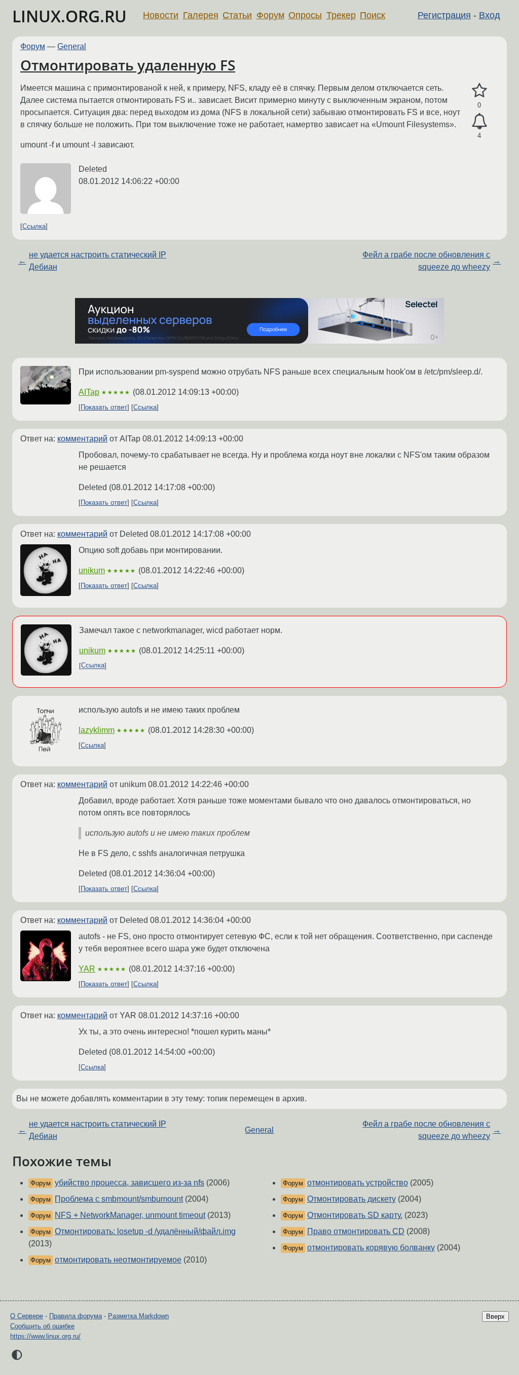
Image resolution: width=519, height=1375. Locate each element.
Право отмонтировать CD (355, 1231)
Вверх (495, 1316)
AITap (89, 392)
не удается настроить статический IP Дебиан (97, 260)
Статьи (237, 15)
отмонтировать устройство (357, 1182)
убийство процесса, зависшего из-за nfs (129, 1182)
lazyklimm (97, 730)
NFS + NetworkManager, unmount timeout (130, 1215)
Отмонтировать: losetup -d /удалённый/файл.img (145, 1231)
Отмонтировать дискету (351, 1199)
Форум (270, 15)
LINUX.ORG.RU (69, 16)
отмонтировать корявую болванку (371, 1247)
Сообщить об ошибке (42, 1326)
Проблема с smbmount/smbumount (119, 1199)
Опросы (305, 15)
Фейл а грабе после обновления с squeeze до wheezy (426, 260)
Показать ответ (104, 407)
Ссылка (34, 226)
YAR (87, 968)
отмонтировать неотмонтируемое (118, 1259)
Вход (489, 15)
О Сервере (26, 1316)
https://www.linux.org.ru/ (45, 1336)
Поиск (372, 15)
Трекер (341, 15)
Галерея (200, 15)
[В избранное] (479, 91)
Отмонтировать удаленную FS (127, 65)
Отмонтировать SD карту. (354, 1215)
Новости (160, 15)
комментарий (82, 438)
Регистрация (444, 15)
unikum (92, 570)
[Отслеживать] (479, 122)
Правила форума (75, 1316)
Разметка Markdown (138, 1316)
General (71, 46)
